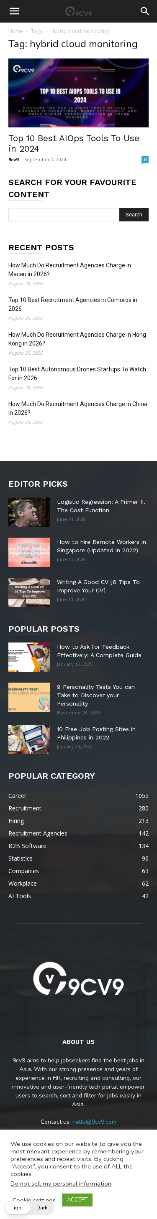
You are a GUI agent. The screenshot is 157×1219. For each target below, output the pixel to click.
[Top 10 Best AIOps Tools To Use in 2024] (78, 92)
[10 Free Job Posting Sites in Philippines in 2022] (29, 739)
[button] (14, 11)
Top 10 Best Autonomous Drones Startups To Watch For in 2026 (77, 373)
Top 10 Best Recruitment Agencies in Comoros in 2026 (72, 304)
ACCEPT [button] (77, 1200)
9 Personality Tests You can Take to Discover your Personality (96, 695)
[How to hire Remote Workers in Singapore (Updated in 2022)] (29, 552)
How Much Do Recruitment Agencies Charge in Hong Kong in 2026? (77, 339)
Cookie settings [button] (34, 1200)
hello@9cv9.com (94, 1122)
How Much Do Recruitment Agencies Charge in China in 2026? (77, 408)
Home (15, 31)
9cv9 (13, 159)
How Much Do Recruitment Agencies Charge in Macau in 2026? (69, 269)
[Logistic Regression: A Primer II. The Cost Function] (29, 512)
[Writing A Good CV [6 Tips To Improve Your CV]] (29, 592)
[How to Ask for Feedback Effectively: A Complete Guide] (29, 657)
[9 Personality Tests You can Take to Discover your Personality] (29, 697)
